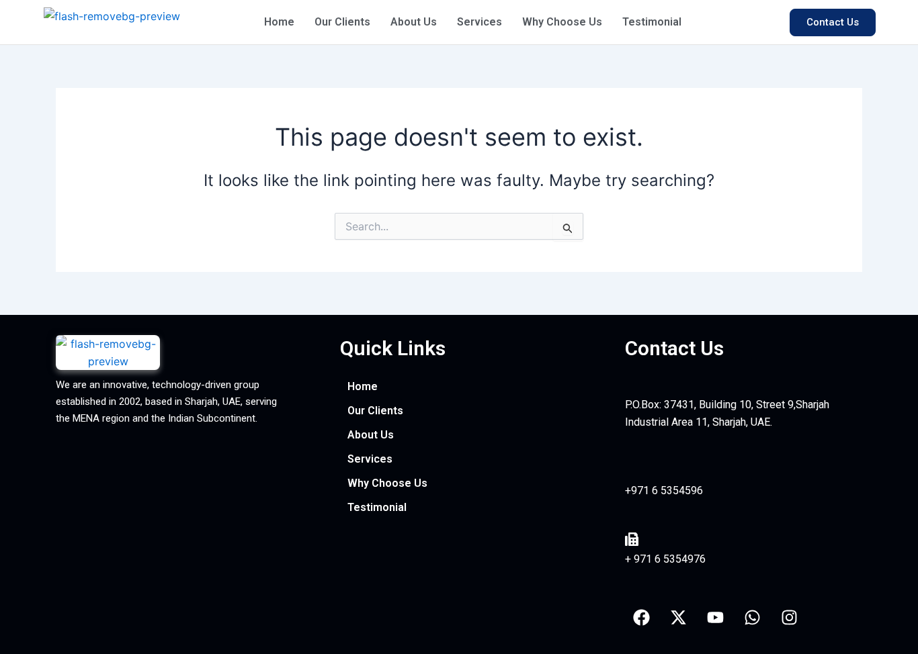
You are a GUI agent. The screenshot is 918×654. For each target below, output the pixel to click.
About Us (413, 21)
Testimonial (651, 21)
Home (279, 21)
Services (479, 21)
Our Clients (342, 21)
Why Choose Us (562, 21)
